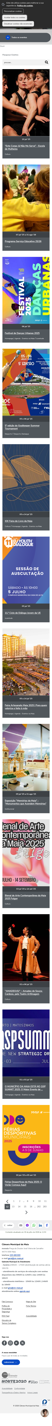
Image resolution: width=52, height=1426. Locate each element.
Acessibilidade (7, 1388)
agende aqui (24, 1291)
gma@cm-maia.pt (15, 1288)
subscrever (9, 1362)
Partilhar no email (20, 1225)
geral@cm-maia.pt (15, 1258)
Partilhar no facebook (47, 1225)
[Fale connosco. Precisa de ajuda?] (47, 1421)
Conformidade (19, 1388)
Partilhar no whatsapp (34, 1225)
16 (31, 1206)
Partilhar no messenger (27, 1225)
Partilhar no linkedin (40, 1225)
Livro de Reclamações (9, 1375)
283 (45, 1206)
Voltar (9, 1225)
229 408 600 (15, 1255)
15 (25, 1206)
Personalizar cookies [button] (13, 11)
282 (39, 1206)
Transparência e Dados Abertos (14, 1392)
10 (39, 1201)
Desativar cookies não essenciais (18, 23)
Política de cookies (25, 5)
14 (19, 1206)
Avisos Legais (32, 1392)
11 (45, 1201)
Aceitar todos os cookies (14, 17)
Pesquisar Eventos (10, 55)
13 (13, 1206)
